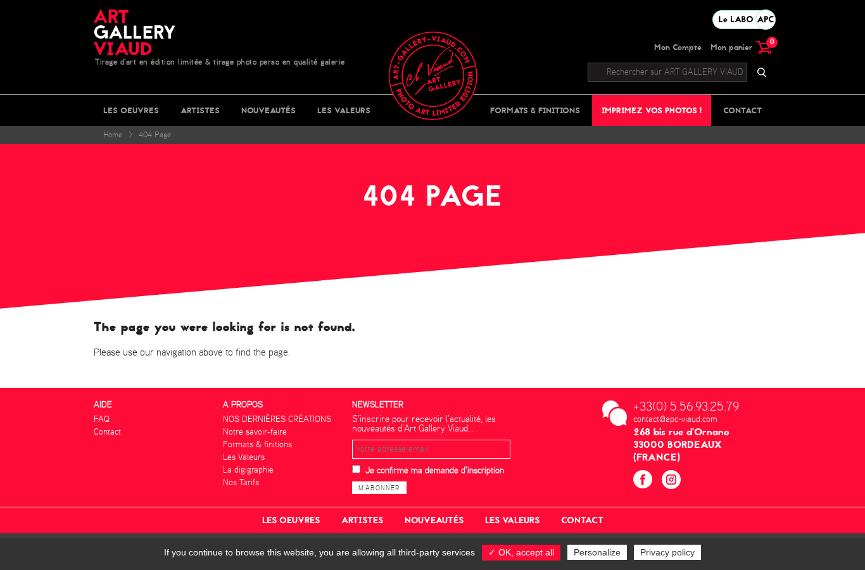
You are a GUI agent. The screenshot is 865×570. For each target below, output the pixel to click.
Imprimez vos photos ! (652, 110)
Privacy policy (667, 552)
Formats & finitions (535, 110)
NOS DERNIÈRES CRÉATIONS (277, 419)
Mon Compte (678, 47)
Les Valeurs (343, 110)
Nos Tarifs (241, 482)
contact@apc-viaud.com (675, 419)
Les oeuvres (131, 110)
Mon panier (740, 47)
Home (112, 135)
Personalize (597, 552)
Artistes (200, 110)
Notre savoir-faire (255, 432)
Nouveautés (268, 110)
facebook (644, 481)
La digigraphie (248, 470)
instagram (673, 481)
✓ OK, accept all (521, 552)
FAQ (102, 419)
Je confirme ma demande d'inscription (434, 470)
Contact (742, 110)
